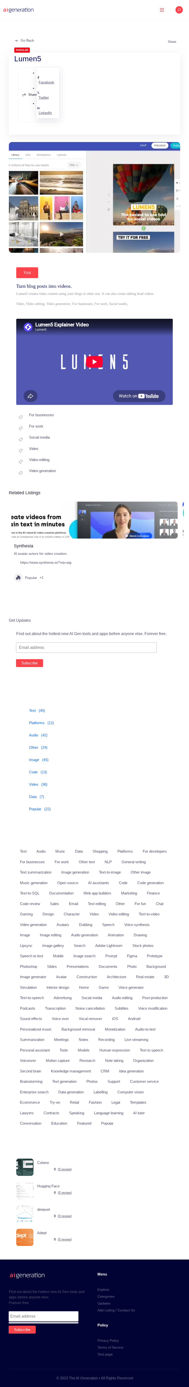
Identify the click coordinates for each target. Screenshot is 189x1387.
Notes (83, 1039)
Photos (92, 1081)
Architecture (116, 977)
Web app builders (97, 893)
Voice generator (131, 987)
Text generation (64, 1081)
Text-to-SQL (29, 893)
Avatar (61, 977)
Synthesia (23, 545)
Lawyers (27, 1113)
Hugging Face (48, 1186)
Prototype (154, 956)
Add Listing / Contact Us (116, 1310)
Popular (31, 578)
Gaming (26, 914)
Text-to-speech (32, 998)
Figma (132, 956)
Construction (87, 977)
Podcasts (27, 1008)
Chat (159, 904)
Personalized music (36, 1029)
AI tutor (139, 1113)
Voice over (60, 1019)
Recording (106, 1039)
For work (36, 426)
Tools (64, 1050)
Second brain (30, 1071)
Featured (84, 1123)
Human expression (114, 1050)
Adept (42, 1233)
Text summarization (35, 872)
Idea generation (131, 1071)
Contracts (51, 1113)
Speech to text (31, 956)
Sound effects (31, 1019)
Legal (115, 1102)
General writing (134, 862)
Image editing (50, 935)
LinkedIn (45, 113)
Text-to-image (110, 872)
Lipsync (26, 945)
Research (87, 1060)
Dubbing (85, 925)
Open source (67, 883)
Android (134, 1019)
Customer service (144, 1081)
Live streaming (136, 1039)
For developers (155, 851)
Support (114, 1081)
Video (33, 448)
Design (48, 914)
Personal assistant (35, 1050)
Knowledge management (71, 1071)
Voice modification (152, 1008)
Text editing (97, 904)
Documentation (61, 893)
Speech (108, 925)
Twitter (44, 97)
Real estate (145, 977)
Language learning (108, 1113)
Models (84, 1050)
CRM (105, 1071)
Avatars (63, 925)
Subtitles (121, 1008)
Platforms (125, 851)
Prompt (111, 956)
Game (104, 987)
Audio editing (122, 998)
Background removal (78, 1029)
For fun (140, 904)
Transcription (55, 1008)
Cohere (43, 1162)
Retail (74, 1102)
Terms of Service (110, 1347)
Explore (103, 1289)
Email (73, 904)
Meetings (61, 1039)
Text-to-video (149, 914)
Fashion (95, 1102)
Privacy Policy (108, 1340)
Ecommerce (30, 1102)
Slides (52, 966)
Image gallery (53, 945)
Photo (132, 966)
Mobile (58, 956)
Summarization (32, 1039)
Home (84, 987)
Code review (30, 904)
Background (156, 966)
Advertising (63, 998)
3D (166, 977)
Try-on (55, 1102)
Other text (87, 862)
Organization (143, 1060)
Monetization (115, 1029)
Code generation (150, 883)
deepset (43, 1209)
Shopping (100, 851)
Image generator (33, 977)
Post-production (155, 998)
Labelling (101, 1092)
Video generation (42, 471)
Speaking (76, 1113)
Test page (105, 1354)
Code (123, 883)
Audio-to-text (145, 1029)
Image (25, 935)
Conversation (30, 1123)
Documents (108, 966)
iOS (115, 1019)
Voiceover (28, 1060)
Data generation (71, 1092)
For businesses (41, 415)
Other (120, 904)
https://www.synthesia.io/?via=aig (45, 562)
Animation (116, 935)
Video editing (39, 460)
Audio (41, 851)
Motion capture (58, 1060)
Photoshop (28, 966)
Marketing (129, 893)
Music (60, 851)
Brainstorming (31, 1081)
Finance (153, 893)
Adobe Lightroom (109, 945)
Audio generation (84, 935)
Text (23, 851)
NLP (108, 862)
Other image (141, 872)
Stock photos (143, 945)
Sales (54, 904)
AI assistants (98, 883)
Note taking (114, 1060)
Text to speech (151, 1050)
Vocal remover (90, 1019)
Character (72, 914)
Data (79, 851)
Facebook (46, 82)
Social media (39, 437)
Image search (84, 956)
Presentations (78, 966)
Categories (105, 1296)
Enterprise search (34, 1092)
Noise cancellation (90, 1008)
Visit (27, 273)
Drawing (140, 935)
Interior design (58, 987)
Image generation (75, 872)
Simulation (28, 987)
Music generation (33, 883)
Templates (138, 1102)
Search (79, 945)
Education (59, 1123)
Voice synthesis (137, 925)
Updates (103, 1303)
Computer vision (130, 1092)
